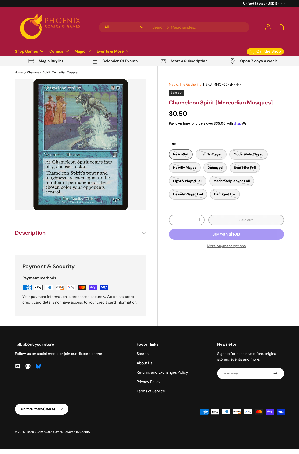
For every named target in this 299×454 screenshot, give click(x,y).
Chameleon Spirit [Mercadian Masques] (53, 72)
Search (143, 353)
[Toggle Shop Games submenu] (42, 51)
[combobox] (174, 27)
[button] (281, 27)
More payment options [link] (226, 245)
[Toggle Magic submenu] (89, 51)
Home (19, 72)
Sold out (246, 220)
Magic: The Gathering (185, 84)
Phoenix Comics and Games (44, 432)
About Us (145, 363)
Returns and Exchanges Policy (162, 372)
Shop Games (26, 51)
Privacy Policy (148, 381)
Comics (56, 51)
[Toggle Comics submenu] (67, 51)
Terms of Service (151, 391)
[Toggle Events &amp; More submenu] (127, 51)
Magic (80, 51)
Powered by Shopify (77, 432)
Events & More (110, 51)
